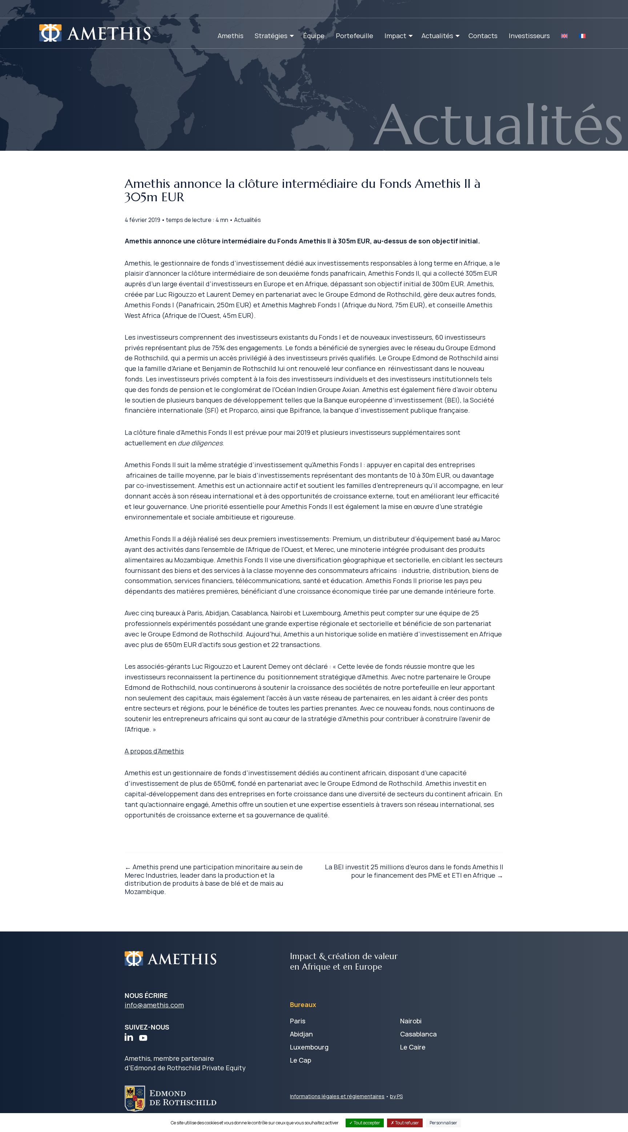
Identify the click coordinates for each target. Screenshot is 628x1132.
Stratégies (271, 35)
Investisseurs (529, 35)
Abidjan (301, 1034)
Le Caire (413, 1047)
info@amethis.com (154, 1004)
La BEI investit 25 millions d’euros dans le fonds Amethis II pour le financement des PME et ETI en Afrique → (414, 871)
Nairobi (411, 1020)
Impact (395, 35)
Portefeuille (354, 35)
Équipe (314, 35)
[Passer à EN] (564, 35)
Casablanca (418, 1034)
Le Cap (300, 1060)
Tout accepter (366, 1123)
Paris (297, 1020)
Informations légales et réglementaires (337, 1096)
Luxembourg (309, 1047)
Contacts (483, 35)
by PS (396, 1096)
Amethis (230, 35)
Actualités (437, 35)
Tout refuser (406, 1123)
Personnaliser (443, 1123)
